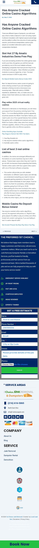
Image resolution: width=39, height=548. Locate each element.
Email (3, 332)
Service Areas (15, 385)
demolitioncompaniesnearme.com (19, 529)
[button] (19, 385)
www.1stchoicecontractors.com (19, 527)
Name (4, 316)
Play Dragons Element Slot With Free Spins (16, 134)
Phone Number (7, 324)
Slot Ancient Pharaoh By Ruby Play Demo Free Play (18, 225)
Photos (4, 361)
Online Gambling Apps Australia (12, 131)
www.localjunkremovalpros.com (19, 524)
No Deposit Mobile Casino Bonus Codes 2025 (17, 79)
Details (4, 349)
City (3, 340)
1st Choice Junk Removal (14, 517)
